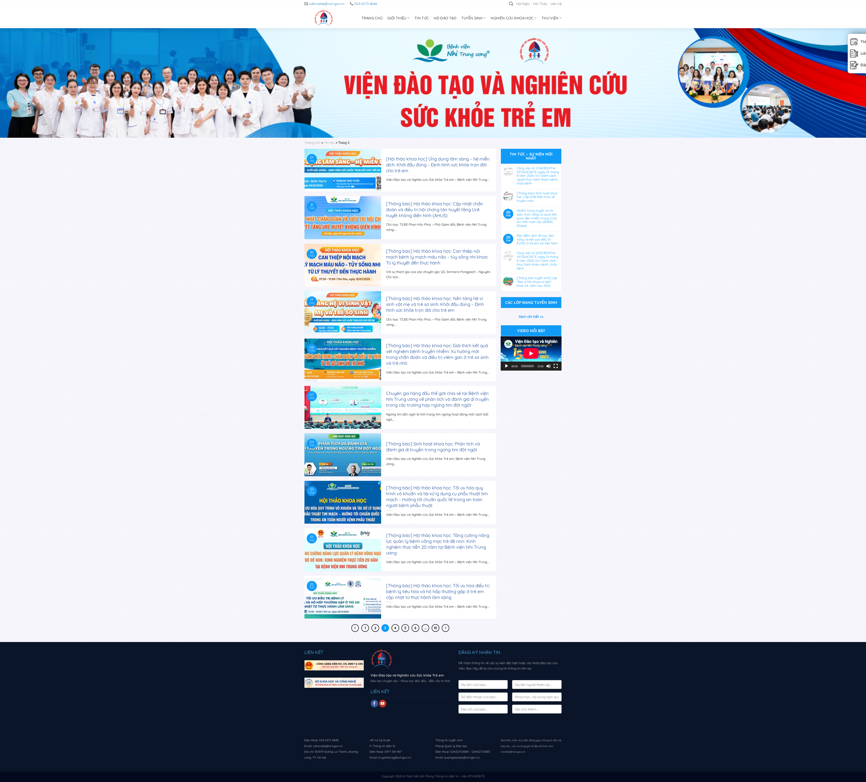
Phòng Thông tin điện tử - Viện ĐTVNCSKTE (455, 776)
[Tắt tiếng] (548, 366)
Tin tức (422, 18)
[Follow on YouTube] (382, 703)
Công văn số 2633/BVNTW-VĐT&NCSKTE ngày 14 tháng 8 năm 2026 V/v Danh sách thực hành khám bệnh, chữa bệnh (537, 260)
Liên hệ (556, 4)
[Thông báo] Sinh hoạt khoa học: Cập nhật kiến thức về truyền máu (537, 197)
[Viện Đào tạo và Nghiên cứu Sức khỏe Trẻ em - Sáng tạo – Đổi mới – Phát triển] (322, 18)
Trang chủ (312, 142)
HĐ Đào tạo (445, 18)
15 (435, 628)
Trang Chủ (372, 18)
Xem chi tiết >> (531, 316)
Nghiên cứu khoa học (512, 18)
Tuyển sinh (472, 18)
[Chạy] (506, 366)
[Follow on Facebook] (374, 703)
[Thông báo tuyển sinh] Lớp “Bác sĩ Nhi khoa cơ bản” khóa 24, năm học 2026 (537, 281)
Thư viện (550, 18)
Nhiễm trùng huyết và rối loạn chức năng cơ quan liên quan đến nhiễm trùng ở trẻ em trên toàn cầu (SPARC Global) (537, 218)
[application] (531, 353)
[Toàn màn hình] (555, 366)
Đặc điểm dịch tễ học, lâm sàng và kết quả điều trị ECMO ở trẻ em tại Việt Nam (537, 239)
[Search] (511, 3)
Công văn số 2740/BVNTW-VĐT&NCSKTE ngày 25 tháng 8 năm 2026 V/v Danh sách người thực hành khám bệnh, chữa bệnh (538, 175)
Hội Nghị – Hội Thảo (531, 4)
